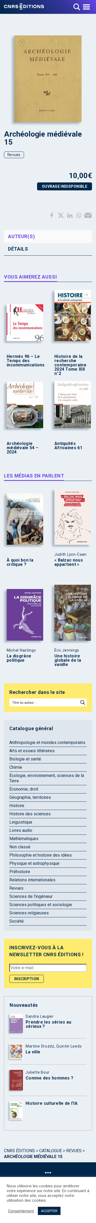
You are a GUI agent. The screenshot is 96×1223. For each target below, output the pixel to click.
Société (16, 921)
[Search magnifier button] (83, 702)
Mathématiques (23, 838)
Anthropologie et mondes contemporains (47, 742)
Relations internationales (32, 879)
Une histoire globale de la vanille (67, 660)
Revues (14, 155)
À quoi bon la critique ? (20, 562)
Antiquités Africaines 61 (68, 445)
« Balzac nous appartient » (68, 562)
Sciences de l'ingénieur (31, 896)
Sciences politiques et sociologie (40, 904)
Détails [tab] (18, 249)
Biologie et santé (25, 759)
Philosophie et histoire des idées (40, 855)
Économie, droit (23, 789)
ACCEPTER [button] (49, 1211)
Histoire (16, 805)
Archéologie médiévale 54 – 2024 (22, 447)
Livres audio (20, 830)
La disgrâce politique (19, 658)
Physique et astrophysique (34, 863)
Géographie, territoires (30, 797)
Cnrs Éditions (19, 1150)
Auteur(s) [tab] (21, 236)
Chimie (15, 767)
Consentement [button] (21, 1211)
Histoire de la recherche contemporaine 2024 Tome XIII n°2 (70, 365)
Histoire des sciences (30, 813)
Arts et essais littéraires (32, 750)
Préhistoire (19, 871)
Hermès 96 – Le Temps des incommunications (24, 360)
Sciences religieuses (29, 912)
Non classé (19, 846)
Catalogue (50, 1150)
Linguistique (20, 822)
